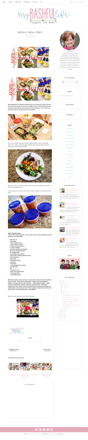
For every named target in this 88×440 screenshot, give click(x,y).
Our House (27, 2)
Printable (69, 170)
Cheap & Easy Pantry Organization (71, 305)
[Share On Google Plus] (30, 341)
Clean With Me (69, 141)
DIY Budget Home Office (72, 228)
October (65, 287)
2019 (62, 283)
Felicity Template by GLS (38, 434)
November (65, 285)
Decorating (70, 148)
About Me (70, 128)
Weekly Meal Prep (67, 307)
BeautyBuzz (70, 132)
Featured (28, 35)
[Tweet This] (19, 341)
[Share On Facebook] (24, 341)
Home (4, 2)
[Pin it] (35, 341)
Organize (18, 2)
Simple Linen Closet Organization (71, 299)
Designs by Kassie (52, 434)
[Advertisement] (70, 346)
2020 (62, 281)
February (65, 293)
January (65, 309)
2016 (62, 315)
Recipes (35, 2)
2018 (62, 311)
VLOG (69, 177)
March (64, 291)
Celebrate (69, 135)
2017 (62, 313)
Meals (33, 35)
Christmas (69, 138)
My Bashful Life (30, 434)
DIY (41, 2)
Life (69, 157)
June (64, 289)
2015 (62, 317)
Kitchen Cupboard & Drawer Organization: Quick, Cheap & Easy (72, 190)
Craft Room (70, 145)
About (11, 2)
